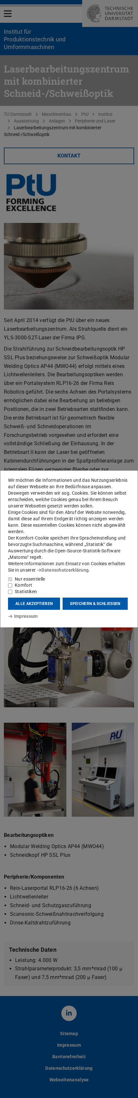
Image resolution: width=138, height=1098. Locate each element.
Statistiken (26, 591)
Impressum (26, 616)
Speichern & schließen (95, 603)
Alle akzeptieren (34, 603)
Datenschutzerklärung (65, 570)
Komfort (23, 585)
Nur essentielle (30, 579)
